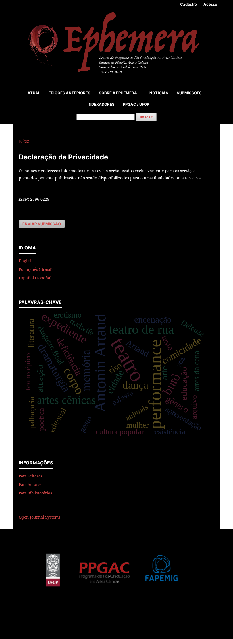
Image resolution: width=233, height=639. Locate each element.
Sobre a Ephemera (118, 93)
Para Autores (30, 484)
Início (24, 141)
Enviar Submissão (41, 224)
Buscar (146, 117)
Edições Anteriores (69, 93)
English (26, 260)
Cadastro (188, 4)
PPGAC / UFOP (136, 104)
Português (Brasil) (36, 269)
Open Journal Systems (39, 517)
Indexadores (101, 104)
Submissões (189, 93)
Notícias (158, 93)
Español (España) (35, 277)
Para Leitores (30, 475)
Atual (34, 93)
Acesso (210, 4)
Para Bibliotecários (35, 492)
